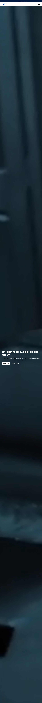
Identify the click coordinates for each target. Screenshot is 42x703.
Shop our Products (15, 363)
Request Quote (6, 363)
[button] (39, 4)
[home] (4, 4)
